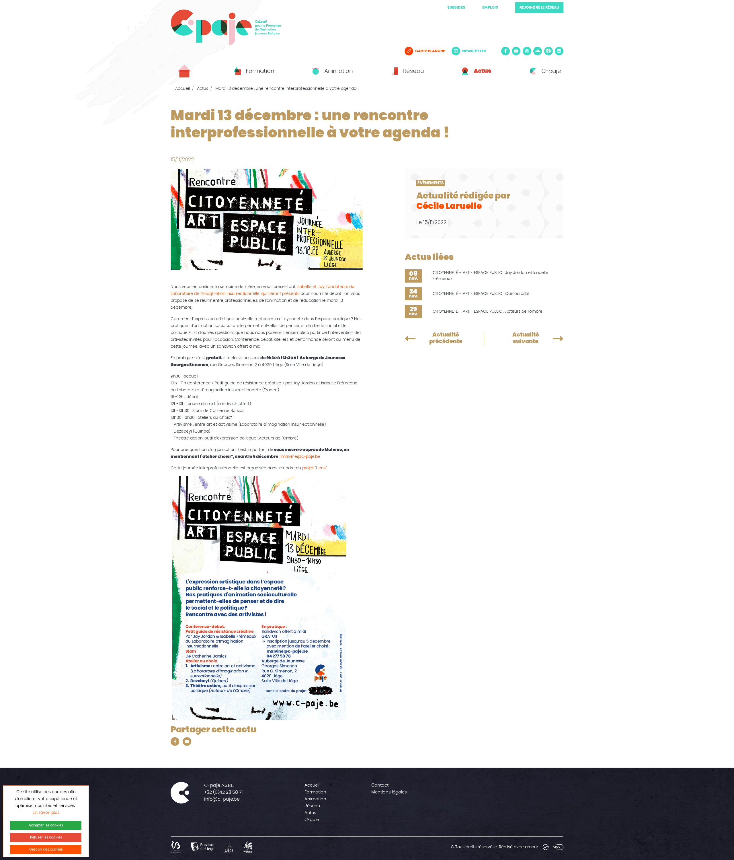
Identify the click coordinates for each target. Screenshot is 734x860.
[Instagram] (527, 51)
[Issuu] (548, 51)
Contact (380, 785)
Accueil (182, 89)
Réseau (312, 806)
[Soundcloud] (537, 51)
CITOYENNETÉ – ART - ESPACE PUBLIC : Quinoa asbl (481, 294)
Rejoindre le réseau (539, 7)
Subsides (456, 7)
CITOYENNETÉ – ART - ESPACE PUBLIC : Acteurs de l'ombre (487, 312)
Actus (202, 89)
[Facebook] (505, 51)
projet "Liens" (314, 468)
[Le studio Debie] (545, 847)
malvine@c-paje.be (300, 457)
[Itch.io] (559, 51)
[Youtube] (516, 51)
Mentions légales (389, 792)
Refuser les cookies (46, 837)
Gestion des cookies (46, 849)
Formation (315, 792)
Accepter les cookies (46, 825)
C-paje (311, 820)
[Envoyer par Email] (187, 741)
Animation (315, 799)
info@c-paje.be (222, 799)
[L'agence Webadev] (558, 847)
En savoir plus (46, 813)
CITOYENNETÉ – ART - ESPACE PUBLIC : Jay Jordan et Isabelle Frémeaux (490, 276)
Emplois (490, 7)
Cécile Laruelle (449, 206)
